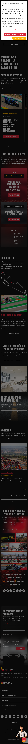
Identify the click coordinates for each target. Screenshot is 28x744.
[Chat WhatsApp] (24, 740)
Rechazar (22, 34)
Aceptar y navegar (11, 34)
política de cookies (12, 29)
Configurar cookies (19, 38)
